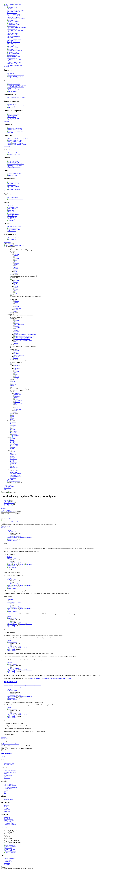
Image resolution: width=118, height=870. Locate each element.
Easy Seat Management (10, 785)
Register (6, 242)
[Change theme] (14, 482)
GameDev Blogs (8, 821)
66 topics (12, 536)
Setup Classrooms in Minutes (21, 138)
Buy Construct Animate (16, 199)
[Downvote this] (25, 537)
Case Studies (7, 778)
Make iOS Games (25, 339)
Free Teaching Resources (10, 787)
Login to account (16, 481)
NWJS (15, 115)
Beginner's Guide (15, 84)
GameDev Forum (8, 819)
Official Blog (17, 173)
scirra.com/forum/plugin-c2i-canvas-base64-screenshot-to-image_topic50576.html (50, 678)
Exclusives (13, 231)
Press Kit (6, 808)
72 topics (12, 562)
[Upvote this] (12, 537)
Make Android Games (26, 337)
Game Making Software (10, 763)
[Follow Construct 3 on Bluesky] (13, 186)
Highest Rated (16, 229)
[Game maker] (14, 245)
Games (13, 211)
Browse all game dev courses (18, 97)
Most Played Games (19, 164)
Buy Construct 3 (14, 197)
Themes (14, 217)
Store (5, 190)
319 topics (12, 607)
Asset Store (10, 421)
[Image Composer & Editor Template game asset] (1, 520)
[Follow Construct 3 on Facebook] (13, 187)
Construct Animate (22, 276)
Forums (9, 437)
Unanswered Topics (9, 486)
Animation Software (9, 764)
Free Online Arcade (9, 823)
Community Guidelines (10, 824)
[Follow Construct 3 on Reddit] (12, 182)
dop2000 (3, 527)
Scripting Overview (17, 76)
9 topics (12, 668)
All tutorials (14, 91)
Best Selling (15, 228)
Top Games (15, 161)
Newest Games (15, 162)
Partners (6, 790)
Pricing (5, 773)
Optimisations (18, 89)
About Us (6, 805)
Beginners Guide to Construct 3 (29, 334)
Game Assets (7, 817)
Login (9, 242)
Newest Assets (17, 226)
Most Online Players (17, 165)
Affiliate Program (8, 799)
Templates (14, 216)
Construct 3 (22, 250)
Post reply (3, 508)
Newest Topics (17, 154)
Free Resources (18, 129)
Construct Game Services (26, 296)
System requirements (18, 75)
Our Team (6, 806)
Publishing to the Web (20, 85)
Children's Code (8, 861)
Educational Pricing (15, 141)
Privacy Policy (7, 860)
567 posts (18, 562)
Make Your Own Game (10, 772)
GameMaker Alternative (10, 770)
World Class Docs (17, 140)
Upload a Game (16, 167)
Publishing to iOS (16, 88)
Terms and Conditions (9, 858)
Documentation (8, 775)
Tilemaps (13, 219)
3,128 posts (19, 607)
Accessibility (7, 863)
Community (7, 146)
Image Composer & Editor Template (10, 521)
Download (16, 114)
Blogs (8, 469)
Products (6, 5)
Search (5, 489)
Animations (16, 207)
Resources (6, 66)
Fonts (12, 210)
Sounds (17, 214)
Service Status (7, 864)
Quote (15, 540)
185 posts (18, 536)
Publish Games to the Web (28, 336)
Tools (12, 220)
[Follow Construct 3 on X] (11, 185)
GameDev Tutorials (9, 820)
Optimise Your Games (26, 340)
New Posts (14, 175)
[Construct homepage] (14, 4)
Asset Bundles (16, 237)
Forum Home (15, 152)
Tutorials (13, 107)
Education (6, 121)
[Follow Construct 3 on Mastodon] (13, 189)
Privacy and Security (18, 131)
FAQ (12, 132)
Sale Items (13, 239)
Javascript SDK (15, 118)
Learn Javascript (8, 788)
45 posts (17, 668)
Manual (14, 73)
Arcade (9, 450)
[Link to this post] (11, 539)
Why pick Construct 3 (17, 128)
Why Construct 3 (8, 784)
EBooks (13, 208)
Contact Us (10, 479)
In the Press (7, 809)
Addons (14, 205)
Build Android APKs (18, 87)
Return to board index (13, 744)
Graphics (14, 213)
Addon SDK (15, 77)
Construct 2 (17, 361)
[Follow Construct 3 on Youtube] (13, 183)
